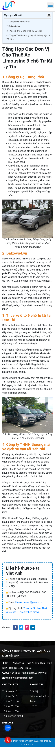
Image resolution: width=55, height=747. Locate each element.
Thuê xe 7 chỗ (9, 696)
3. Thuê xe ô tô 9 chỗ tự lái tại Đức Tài (24, 31)
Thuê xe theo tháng (28, 612)
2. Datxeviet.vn (13, 26)
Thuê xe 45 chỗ (10, 711)
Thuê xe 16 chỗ (10, 701)
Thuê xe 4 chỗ (9, 691)
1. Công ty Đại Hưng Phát (18, 21)
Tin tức (33, 701)
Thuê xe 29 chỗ (32, 608)
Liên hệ (33, 706)
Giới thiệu (34, 691)
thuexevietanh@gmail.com (29, 602)
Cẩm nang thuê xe (39, 696)
